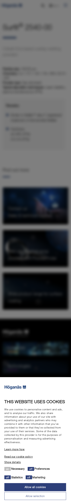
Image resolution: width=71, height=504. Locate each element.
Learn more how (14, 449)
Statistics (17, 477)
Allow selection (35, 496)
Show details (12, 462)
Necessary (18, 468)
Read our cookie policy (18, 456)
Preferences (42, 468)
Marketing (38, 477)
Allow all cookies (35, 487)
